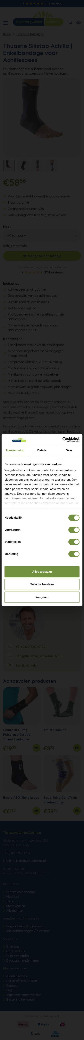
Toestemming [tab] (15, 450)
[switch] (74, 530)
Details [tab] (42, 450)
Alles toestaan (42, 571)
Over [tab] (69, 450)
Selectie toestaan (42, 584)
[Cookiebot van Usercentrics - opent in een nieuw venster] (62, 439)
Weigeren (42, 597)
